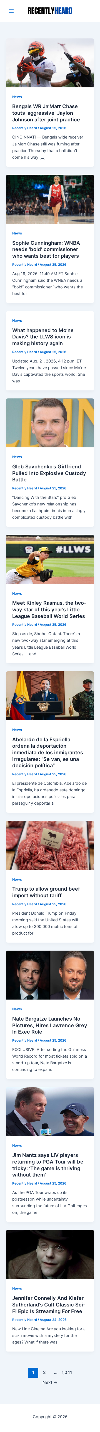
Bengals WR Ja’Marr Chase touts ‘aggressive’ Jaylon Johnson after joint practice (46, 112)
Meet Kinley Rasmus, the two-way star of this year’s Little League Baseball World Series (49, 609)
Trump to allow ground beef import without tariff (46, 892)
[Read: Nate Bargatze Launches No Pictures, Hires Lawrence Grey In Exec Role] (50, 974)
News (17, 97)
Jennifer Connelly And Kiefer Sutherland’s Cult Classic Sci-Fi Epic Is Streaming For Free (49, 1304)
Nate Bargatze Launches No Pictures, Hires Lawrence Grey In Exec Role (49, 1025)
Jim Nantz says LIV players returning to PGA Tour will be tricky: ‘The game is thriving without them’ (47, 1165)
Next (50, 1382)
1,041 (67, 1372)
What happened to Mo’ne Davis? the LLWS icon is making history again (43, 336)
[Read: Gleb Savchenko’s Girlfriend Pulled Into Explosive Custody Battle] (50, 422)
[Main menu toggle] (11, 11)
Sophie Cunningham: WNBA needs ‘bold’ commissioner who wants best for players (46, 249)
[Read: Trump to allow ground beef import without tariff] (50, 844)
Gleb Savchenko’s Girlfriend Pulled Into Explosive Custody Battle (49, 472)
